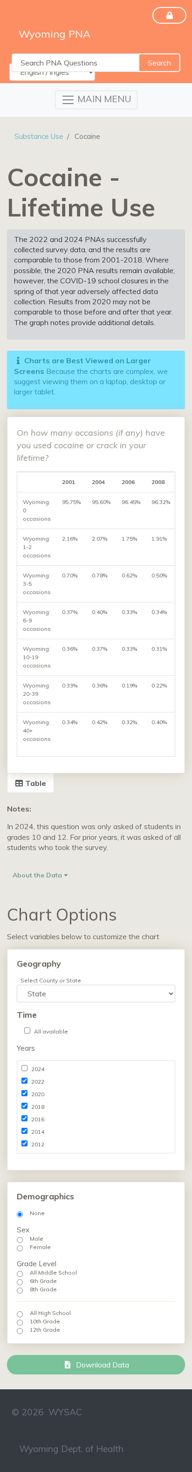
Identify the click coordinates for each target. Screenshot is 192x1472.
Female (40, 1246)
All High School (50, 1312)
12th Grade (45, 1329)
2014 (37, 1131)
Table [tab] (34, 783)
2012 (37, 1144)
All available (51, 1031)
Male (36, 1238)
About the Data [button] (38, 875)
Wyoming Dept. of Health (71, 1448)
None (37, 1213)
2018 (37, 1106)
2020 (37, 1094)
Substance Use (38, 136)
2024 (37, 1069)
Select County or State (51, 980)
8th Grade (43, 1289)
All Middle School (53, 1272)
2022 (37, 1081)
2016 (37, 1119)
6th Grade (43, 1280)
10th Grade (45, 1321)
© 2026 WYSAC (47, 1412)
